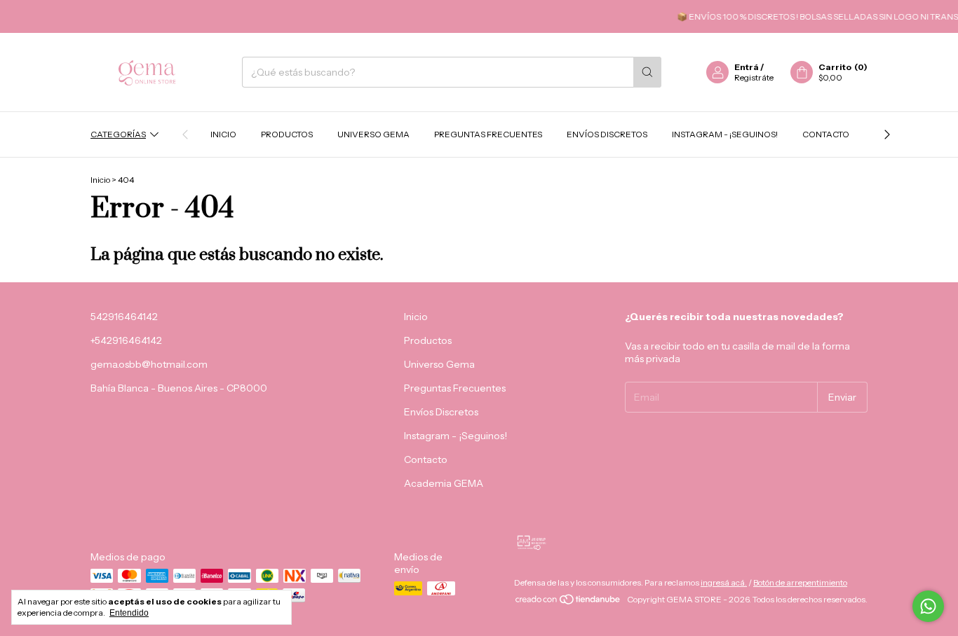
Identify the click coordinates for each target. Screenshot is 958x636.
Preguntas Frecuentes (488, 134)
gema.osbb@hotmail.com (149, 364)
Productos (287, 134)
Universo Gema (373, 134)
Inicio (223, 134)
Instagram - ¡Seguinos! (725, 134)
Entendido (129, 613)
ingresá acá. (724, 582)
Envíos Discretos (607, 134)
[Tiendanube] (568, 602)
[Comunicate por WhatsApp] (928, 606)
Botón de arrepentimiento (800, 582)
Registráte (754, 77)
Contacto (825, 134)
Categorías (118, 134)
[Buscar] (647, 72)
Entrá (746, 67)
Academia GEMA (443, 483)
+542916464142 (126, 340)
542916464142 (124, 316)
